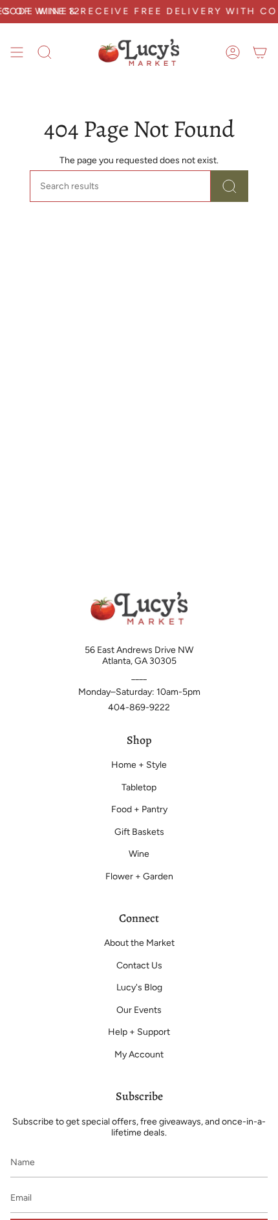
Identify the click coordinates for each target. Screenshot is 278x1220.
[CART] (260, 52)
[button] (44, 52)
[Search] (229, 186)
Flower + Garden (139, 876)
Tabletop (139, 787)
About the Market (139, 942)
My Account (139, 1054)
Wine (139, 853)
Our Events (139, 1010)
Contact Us (139, 965)
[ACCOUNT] (233, 52)
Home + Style (139, 764)
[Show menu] (17, 52)
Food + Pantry (139, 809)
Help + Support (139, 1031)
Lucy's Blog (139, 987)
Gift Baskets (139, 831)
